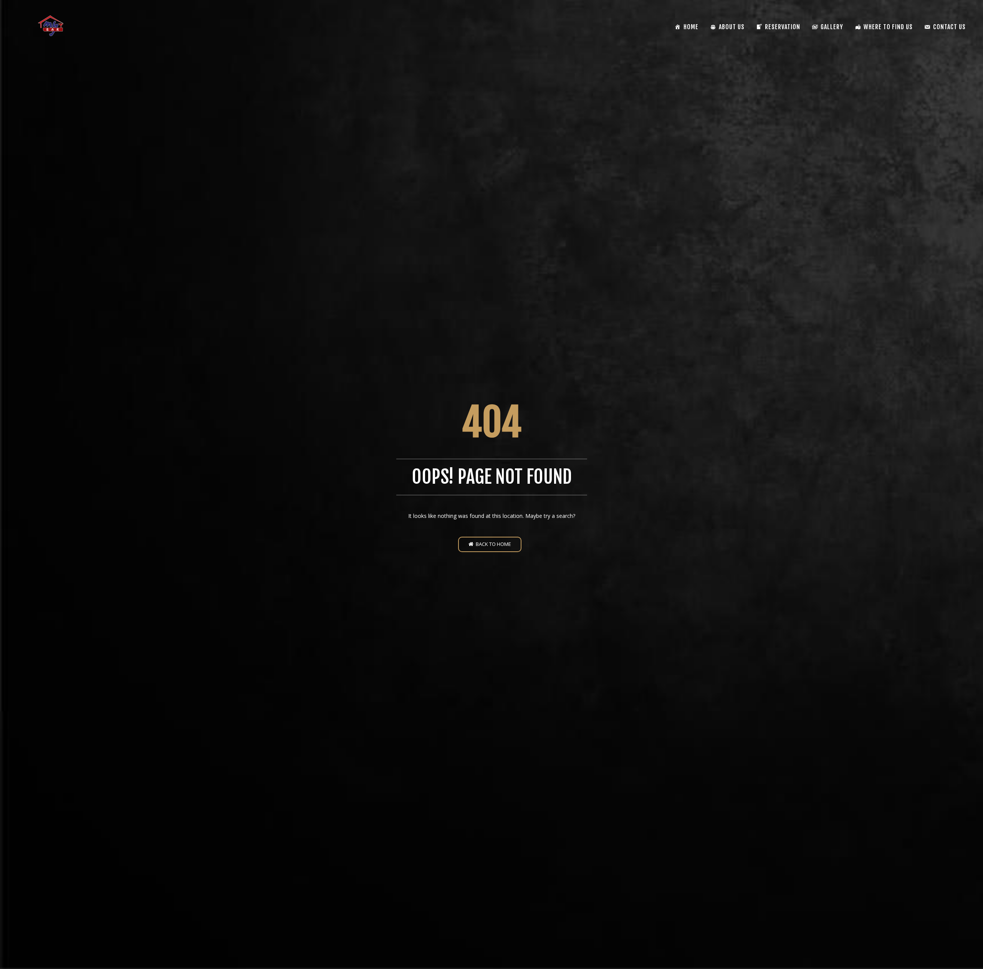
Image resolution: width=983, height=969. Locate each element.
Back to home (492, 544)
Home (690, 27)
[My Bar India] (51, 25)
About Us (732, 27)
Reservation (782, 27)
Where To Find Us (888, 27)
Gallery (832, 27)
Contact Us (949, 27)
